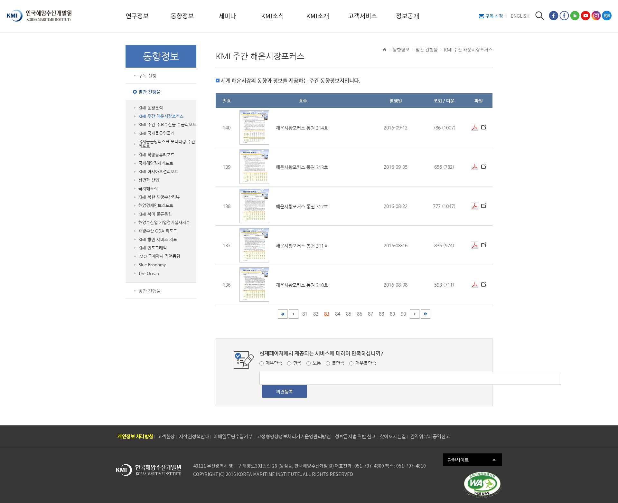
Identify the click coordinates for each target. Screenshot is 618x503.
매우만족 (274, 362)
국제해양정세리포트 (155, 163)
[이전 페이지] (293, 314)
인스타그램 (596, 15)
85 (348, 313)
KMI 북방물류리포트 (156, 155)
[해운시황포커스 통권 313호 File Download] (474, 166)
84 (337, 313)
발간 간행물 (149, 91)
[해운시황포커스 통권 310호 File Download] (474, 284)
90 (403, 313)
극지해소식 (148, 188)
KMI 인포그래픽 (152, 248)
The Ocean (148, 273)
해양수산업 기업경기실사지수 (164, 222)
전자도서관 (607, 15)
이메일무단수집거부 (233, 436)
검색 (539, 15)
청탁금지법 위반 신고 (355, 436)
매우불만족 (365, 362)
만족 (297, 362)
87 (370, 313)
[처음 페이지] (282, 314)
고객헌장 (166, 436)
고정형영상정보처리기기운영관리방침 (294, 436)
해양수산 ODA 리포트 (157, 231)
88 (381, 313)
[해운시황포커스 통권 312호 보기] (254, 206)
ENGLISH (519, 16)
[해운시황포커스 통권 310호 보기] (254, 284)
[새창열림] (483, 485)
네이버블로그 (575, 15)
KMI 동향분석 (150, 108)
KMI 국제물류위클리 (156, 133)
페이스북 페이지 (553, 15)
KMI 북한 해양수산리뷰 (159, 197)
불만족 (338, 362)
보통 (317, 362)
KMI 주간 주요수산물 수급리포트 (167, 124)
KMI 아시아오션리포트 (158, 171)
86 (359, 313)
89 (392, 313)
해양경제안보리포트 (155, 205)
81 (304, 313)
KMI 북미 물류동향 (155, 214)
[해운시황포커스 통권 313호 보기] (254, 166)
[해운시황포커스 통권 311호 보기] (254, 245)
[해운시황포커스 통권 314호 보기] (254, 127)
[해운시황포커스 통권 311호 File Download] (474, 245)
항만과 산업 (148, 180)
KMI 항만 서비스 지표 (157, 239)
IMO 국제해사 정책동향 (159, 256)
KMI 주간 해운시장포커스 (160, 116)
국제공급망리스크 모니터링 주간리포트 (166, 143)
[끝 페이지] (425, 314)
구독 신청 (494, 16)
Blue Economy (152, 264)
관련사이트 (458, 459)
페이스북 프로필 (564, 15)
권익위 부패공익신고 (430, 436)
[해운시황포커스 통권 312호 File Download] (474, 206)
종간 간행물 (149, 290)
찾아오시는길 (393, 436)
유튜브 (585, 15)
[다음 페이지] (414, 314)
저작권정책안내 (194, 436)
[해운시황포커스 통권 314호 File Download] (474, 127)
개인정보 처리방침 (135, 436)
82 (315, 313)
